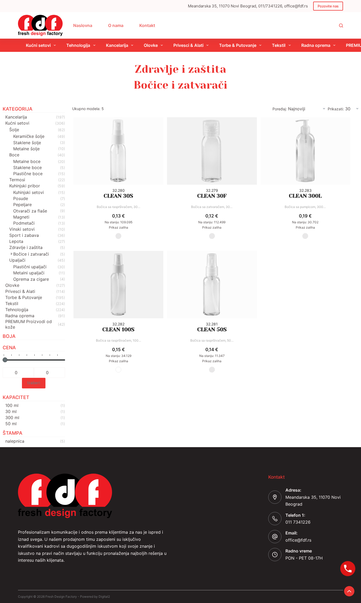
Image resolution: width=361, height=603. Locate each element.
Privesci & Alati (188, 45)
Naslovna (82, 25)
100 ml (11, 405)
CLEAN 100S (118, 330)
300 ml (12, 417)
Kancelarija (117, 45)
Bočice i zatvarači (31, 254)
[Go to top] (349, 591)
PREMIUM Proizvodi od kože (28, 324)
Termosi (17, 179)
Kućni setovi (38, 45)
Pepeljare (22, 204)
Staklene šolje (27, 142)
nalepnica (14, 441)
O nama (115, 25)
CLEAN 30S (118, 196)
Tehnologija (78, 45)
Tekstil (278, 45)
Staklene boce (27, 167)
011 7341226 (298, 522)
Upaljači (17, 260)
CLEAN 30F (211, 196)
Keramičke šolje (28, 136)
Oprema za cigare (31, 279)
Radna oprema (315, 45)
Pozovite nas (328, 6)
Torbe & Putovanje (237, 45)
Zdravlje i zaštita (26, 247)
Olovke (151, 45)
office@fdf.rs (298, 540)
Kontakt (147, 25)
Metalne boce (26, 161)
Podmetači (24, 223)
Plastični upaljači (30, 266)
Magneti (21, 217)
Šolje (14, 129)
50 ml (11, 423)
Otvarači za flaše (30, 211)
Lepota (16, 241)
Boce (14, 154)
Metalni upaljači (28, 272)
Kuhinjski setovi (28, 192)
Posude (20, 198)
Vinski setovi (22, 229)
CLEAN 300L (305, 196)
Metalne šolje (26, 148)
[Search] (341, 26)
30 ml (11, 411)
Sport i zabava (24, 235)
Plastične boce (28, 173)
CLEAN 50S (212, 330)
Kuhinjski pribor (24, 185)
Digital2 (104, 597)
